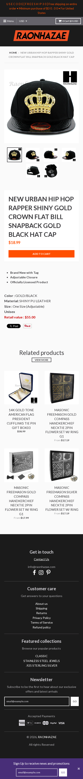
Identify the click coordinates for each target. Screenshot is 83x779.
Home (13, 52)
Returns (41, 613)
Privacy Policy (42, 618)
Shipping (41, 608)
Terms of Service (41, 622)
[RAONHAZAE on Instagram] (41, 572)
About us (41, 603)
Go (63, 772)
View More (41, 360)
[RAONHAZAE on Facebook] (34, 572)
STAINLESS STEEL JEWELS (41, 661)
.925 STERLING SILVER (41, 665)
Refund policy (42, 627)
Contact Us (41, 559)
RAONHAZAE (47, 737)
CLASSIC (41, 656)
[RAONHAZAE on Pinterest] (48, 572)
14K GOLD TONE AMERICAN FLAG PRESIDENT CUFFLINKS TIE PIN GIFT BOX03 (21, 418)
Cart (70, 21)
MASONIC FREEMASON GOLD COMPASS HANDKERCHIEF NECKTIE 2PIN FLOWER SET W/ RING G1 (61, 423)
